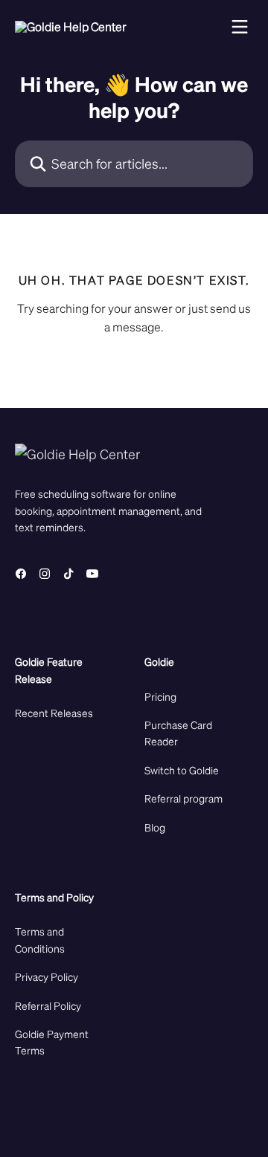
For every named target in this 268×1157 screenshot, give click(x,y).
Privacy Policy (46, 976)
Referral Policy (48, 1005)
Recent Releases (54, 712)
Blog (154, 827)
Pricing (160, 696)
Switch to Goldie (181, 770)
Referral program (183, 798)
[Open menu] (239, 27)
